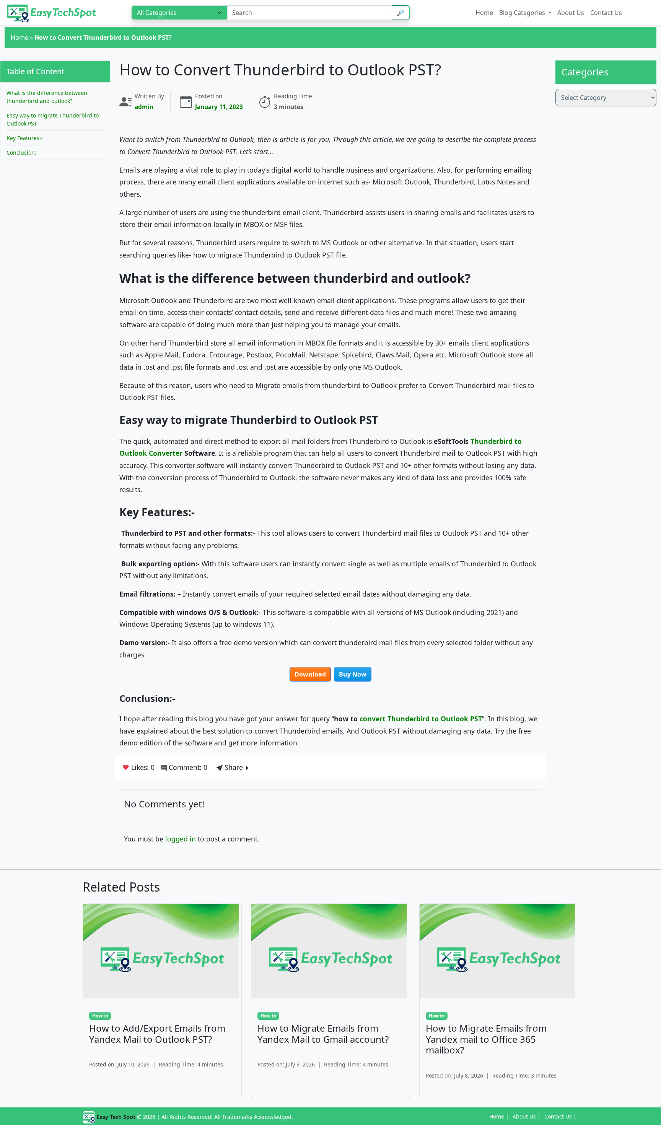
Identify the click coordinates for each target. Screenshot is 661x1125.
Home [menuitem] (484, 12)
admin (144, 107)
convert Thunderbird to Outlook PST (421, 718)
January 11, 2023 (219, 107)
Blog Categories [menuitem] (523, 12)
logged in (180, 838)
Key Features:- (25, 138)
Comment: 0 (187, 767)
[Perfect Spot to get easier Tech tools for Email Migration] (52, 12)
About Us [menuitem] (570, 12)
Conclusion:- (22, 152)
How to (100, 1015)
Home (19, 37)
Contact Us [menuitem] (606, 12)
